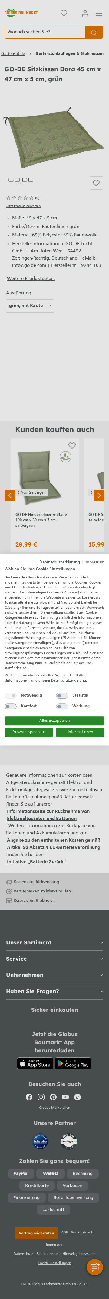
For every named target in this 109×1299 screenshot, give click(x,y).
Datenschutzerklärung (59, 562)
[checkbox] (11, 696)
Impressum (94, 562)
